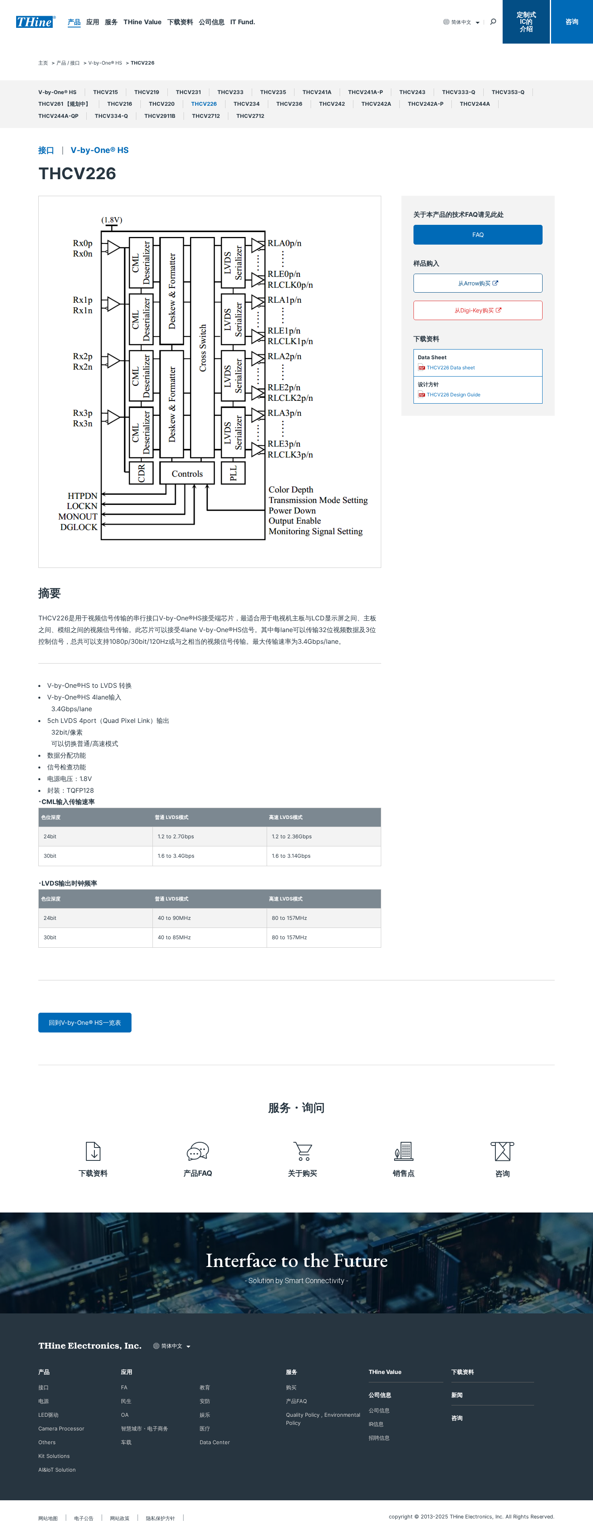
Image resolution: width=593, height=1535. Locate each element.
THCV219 (146, 92)
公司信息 (212, 22)
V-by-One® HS (57, 92)
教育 (205, 1387)
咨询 (572, 21)
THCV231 (188, 92)
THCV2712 (206, 116)
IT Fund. (242, 22)
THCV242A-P (425, 104)
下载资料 (180, 22)
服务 (111, 22)
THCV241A (317, 92)
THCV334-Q (111, 116)
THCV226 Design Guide (453, 395)
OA (125, 1414)
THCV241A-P (365, 92)
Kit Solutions (54, 1456)
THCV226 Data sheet (451, 367)
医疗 (205, 1428)
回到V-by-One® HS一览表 (85, 1022)
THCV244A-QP (58, 116)
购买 (291, 1387)
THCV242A (376, 104)
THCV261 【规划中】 (64, 104)
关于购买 (302, 1173)
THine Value (142, 22)
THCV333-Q (458, 92)
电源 (43, 1401)
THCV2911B (159, 116)
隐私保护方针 (160, 1518)
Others (47, 1442)
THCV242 (332, 104)
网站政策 (119, 1518)
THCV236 (289, 104)
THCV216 (119, 104)
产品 (74, 22)
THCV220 (162, 104)
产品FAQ (198, 1173)
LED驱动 (48, 1414)
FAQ (478, 235)
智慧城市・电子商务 (144, 1428)
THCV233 (230, 92)
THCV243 (412, 92)
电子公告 (84, 1518)
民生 (126, 1401)
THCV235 (273, 92)
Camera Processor (61, 1428)
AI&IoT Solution (57, 1469)
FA (124, 1387)
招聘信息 (379, 1437)
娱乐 (205, 1414)
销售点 (404, 1173)
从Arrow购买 (474, 283)
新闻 (457, 1394)
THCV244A (475, 104)
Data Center (215, 1442)
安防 (205, 1401)
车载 (126, 1442)
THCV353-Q (508, 92)
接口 (46, 150)
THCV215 (105, 92)
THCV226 (204, 104)
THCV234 (247, 104)
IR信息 (376, 1424)
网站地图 (48, 1518)
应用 (92, 22)
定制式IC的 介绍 (526, 22)
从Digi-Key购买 (474, 310)
